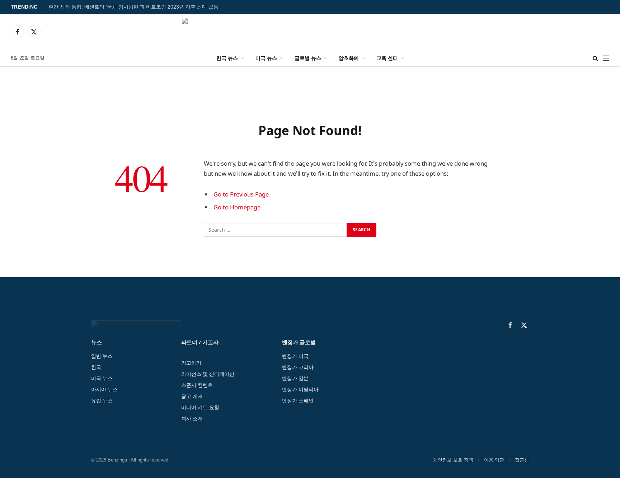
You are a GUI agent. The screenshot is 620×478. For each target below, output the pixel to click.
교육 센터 (387, 58)
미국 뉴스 (266, 58)
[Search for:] (275, 230)
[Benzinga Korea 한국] (310, 31)
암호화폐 (349, 58)
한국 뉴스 (227, 58)
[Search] (595, 58)
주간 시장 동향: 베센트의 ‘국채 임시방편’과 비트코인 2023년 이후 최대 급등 (133, 7)
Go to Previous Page (241, 194)
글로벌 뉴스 (308, 58)
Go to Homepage (236, 207)
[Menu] (606, 58)
